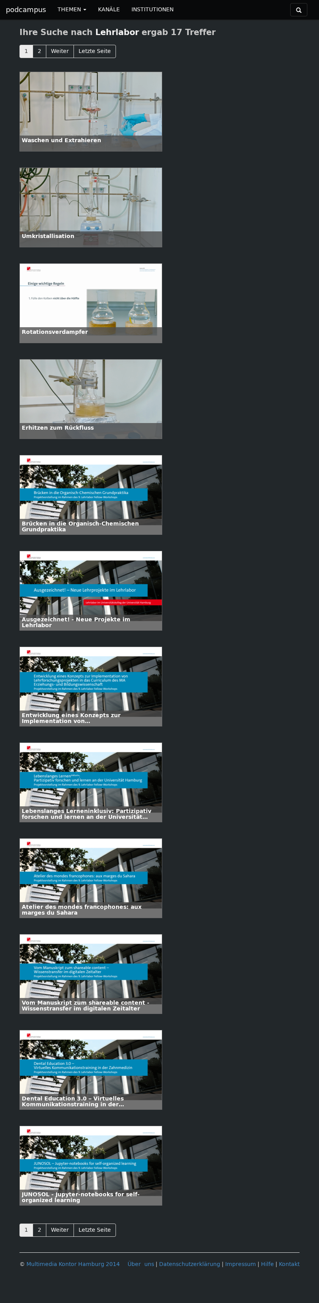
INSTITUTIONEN (152, 9)
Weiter (60, 51)
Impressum (240, 1264)
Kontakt (289, 1264)
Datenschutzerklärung (189, 1264)
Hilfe (267, 1264)
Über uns (141, 1264)
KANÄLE (109, 9)
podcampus (26, 9)
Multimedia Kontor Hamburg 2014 (73, 1264)
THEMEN (70, 9)
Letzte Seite (95, 51)
